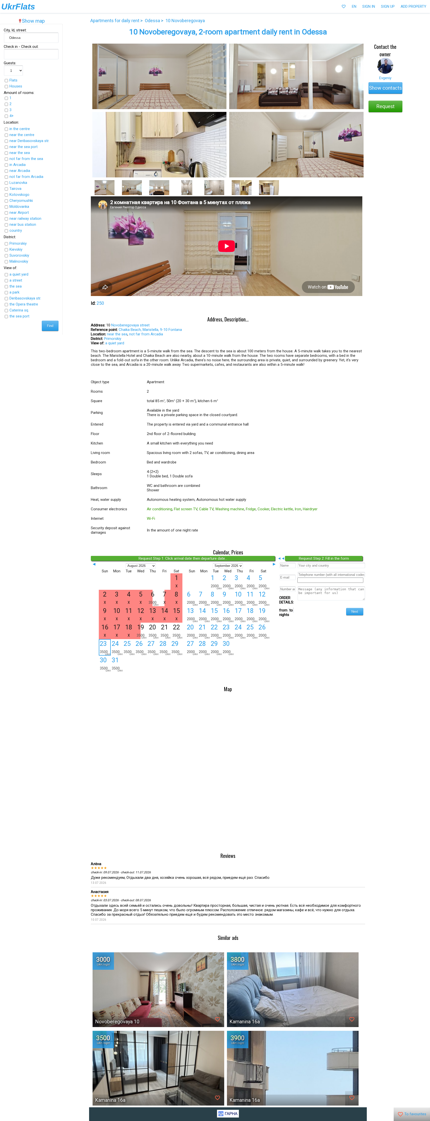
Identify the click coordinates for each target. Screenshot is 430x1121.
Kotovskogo (19, 194)
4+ (11, 116)
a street (15, 280)
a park (14, 292)
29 (176, 648)
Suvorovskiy (19, 255)
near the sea (19, 152)
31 (117, 664)
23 (105, 647)
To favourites (411, 1114)
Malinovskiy (18, 261)
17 (240, 615)
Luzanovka (18, 182)
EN (354, 6)
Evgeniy (385, 78)
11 (252, 598)
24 (117, 648)
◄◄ (281, 558)
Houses (15, 86)
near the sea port (23, 147)
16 (228, 615)
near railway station (25, 218)
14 (204, 615)
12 (264, 598)
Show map (31, 21)
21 (204, 631)
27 (153, 648)
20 (192, 631)
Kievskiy (15, 249)
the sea (15, 286)
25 (129, 648)
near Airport (19, 212)
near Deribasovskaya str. (29, 141)
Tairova (15, 188)
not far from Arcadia (26, 176)
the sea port (19, 316)
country (15, 230)
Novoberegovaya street (130, 325)
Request (385, 106)
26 (141, 648)
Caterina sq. (19, 310)
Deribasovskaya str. (25, 298)
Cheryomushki (21, 200)
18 (252, 615)
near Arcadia (19, 170)
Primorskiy (18, 243)
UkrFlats (18, 6)
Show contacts (385, 88)
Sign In (368, 6)
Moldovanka (19, 206)
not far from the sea (26, 158)
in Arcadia (17, 164)
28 (165, 648)
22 (216, 631)
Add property (413, 6)
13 (192, 615)
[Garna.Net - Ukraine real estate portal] (228, 1116)
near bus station (22, 224)
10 (240, 598)
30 (105, 664)
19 (264, 615)
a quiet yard (18, 274)
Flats (13, 80)
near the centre (21, 135)
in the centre (19, 129)
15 (216, 615)
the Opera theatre (23, 304)
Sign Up (388, 6)
